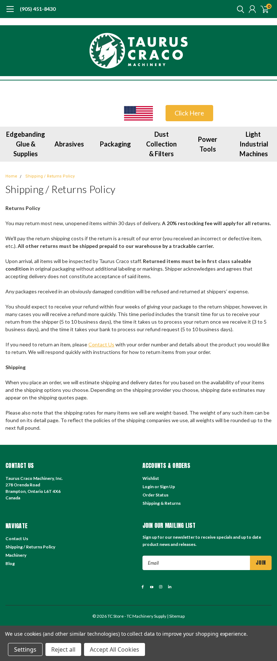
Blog (10, 563)
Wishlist (150, 478)
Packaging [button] (115, 144)
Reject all (63, 649)
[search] (239, 9)
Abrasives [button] (69, 144)
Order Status (155, 495)
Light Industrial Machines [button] (253, 144)
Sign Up (167, 486)
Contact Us (101, 344)
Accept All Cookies (114, 649)
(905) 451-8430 (38, 9)
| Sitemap (176, 616)
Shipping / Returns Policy (50, 176)
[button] (138, 113)
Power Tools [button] (207, 144)
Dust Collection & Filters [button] (161, 144)
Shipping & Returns (161, 503)
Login (148, 486)
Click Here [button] (189, 113)
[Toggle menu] (10, 13)
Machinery (15, 555)
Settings (25, 649)
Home (11, 176)
